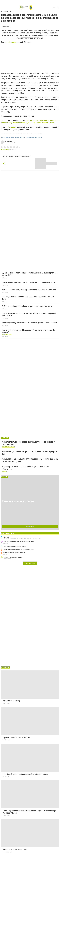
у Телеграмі (10, 127)
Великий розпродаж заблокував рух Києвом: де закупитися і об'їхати (29, 323)
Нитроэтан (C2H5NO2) (11, 701)
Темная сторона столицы (18, 501)
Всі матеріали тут (30, 526)
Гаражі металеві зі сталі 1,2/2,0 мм (16, 737)
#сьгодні (22, 137)
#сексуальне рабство (31, 137)
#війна (12, 137)
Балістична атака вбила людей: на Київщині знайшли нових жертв (28, 282)
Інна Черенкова (8, 141)
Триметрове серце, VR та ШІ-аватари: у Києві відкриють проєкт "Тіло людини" (29, 331)
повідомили (11, 42)
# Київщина (7, 137)
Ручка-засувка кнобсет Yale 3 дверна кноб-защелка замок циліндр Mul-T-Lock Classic (29, 812)
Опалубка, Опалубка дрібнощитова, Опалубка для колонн (25, 774)
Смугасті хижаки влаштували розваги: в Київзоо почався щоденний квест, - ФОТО (29, 314)
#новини (17, 137)
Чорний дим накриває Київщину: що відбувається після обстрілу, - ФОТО (28, 298)
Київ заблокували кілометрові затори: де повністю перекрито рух (29, 452)
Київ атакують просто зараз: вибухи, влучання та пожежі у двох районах (28, 443)
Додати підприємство (30, 563)
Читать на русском (5, 26)
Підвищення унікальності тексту (15, 849)
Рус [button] (54, 7)
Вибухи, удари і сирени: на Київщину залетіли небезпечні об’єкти (28, 306)
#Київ (2, 137)
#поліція (40, 137)
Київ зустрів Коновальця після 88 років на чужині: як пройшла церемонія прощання (30, 460)
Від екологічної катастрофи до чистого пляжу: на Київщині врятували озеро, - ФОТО (30, 274)
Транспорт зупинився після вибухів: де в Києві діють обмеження (25, 467)
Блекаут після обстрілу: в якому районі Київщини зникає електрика (29, 289)
